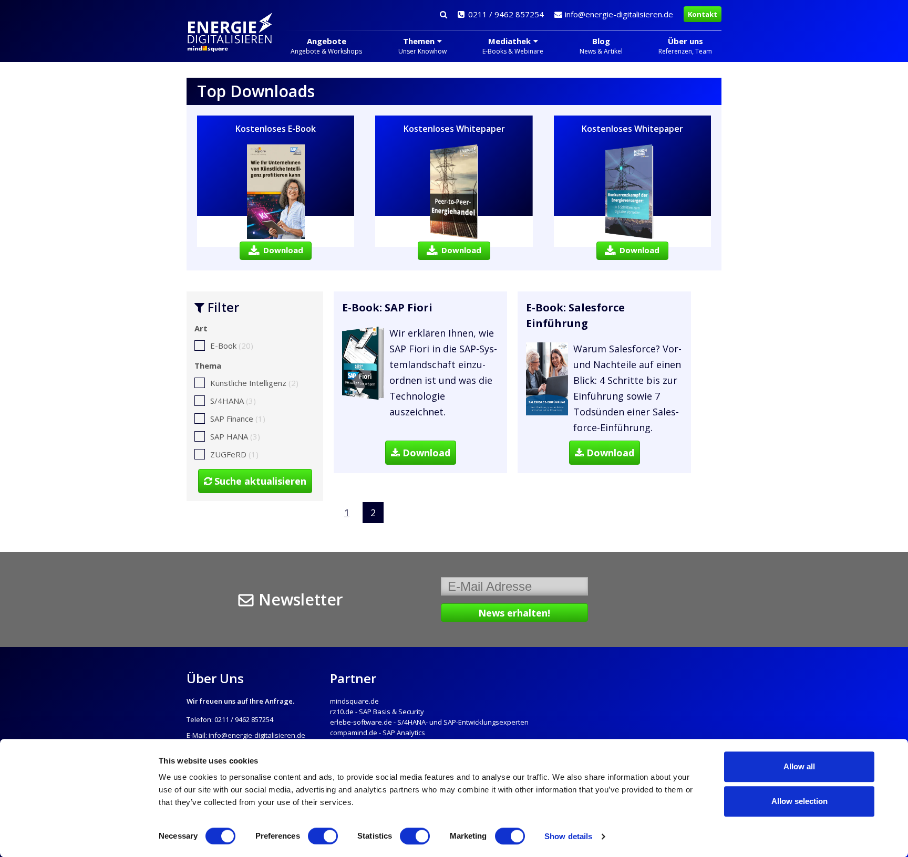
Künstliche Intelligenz (254, 383)
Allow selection (799, 801)
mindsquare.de (354, 701)
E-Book (231, 345)
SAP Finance (237, 418)
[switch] (323, 836)
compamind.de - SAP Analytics (377, 732)
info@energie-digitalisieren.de (619, 14)
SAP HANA (235, 436)
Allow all (799, 766)
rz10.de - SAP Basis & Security (377, 711)
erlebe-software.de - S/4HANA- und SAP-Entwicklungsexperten (429, 722)
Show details (568, 836)
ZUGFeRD (234, 454)
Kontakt (702, 14)
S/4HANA (233, 400)
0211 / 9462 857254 (506, 14)
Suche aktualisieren (259, 481)
